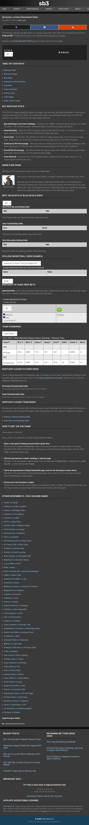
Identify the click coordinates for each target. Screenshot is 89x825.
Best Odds (8, 78)
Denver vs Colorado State (14, 689)
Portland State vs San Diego (15, 697)
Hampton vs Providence (14, 514)
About (78, 9)
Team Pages (9, 97)
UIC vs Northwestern (12, 617)
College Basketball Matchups (15, 724)
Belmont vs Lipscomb (13, 644)
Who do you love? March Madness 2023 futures (21, 755)
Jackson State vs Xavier (14, 674)
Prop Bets (8, 85)
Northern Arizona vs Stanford (16, 701)
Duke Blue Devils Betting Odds (16, 420)
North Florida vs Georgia (14, 529)
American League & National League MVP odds (22, 746)
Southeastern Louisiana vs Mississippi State (22, 628)
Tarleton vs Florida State (14, 548)
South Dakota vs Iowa (13, 682)
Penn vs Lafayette (11, 537)
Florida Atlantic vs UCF (13, 613)
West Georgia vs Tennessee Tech (17, 556)
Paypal (31, 464)
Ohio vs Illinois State (12, 670)
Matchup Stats (10, 70)
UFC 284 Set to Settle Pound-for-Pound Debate (21, 763)
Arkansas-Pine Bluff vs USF (15, 579)
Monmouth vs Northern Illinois (16, 560)
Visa (48, 461)
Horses (48, 9)
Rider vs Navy (9, 567)
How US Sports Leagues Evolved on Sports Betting (63, 757)
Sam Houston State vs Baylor (16, 655)
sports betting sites (26, 446)
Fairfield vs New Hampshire (15, 609)
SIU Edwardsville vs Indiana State (17, 541)
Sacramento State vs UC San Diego (18, 693)
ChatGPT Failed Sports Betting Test (19, 771)
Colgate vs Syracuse (12, 594)
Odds (4, 9)
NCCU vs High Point (12, 522)
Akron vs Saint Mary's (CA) (15, 705)
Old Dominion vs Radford (14, 533)
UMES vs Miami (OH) (12, 575)
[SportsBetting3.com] (44, 3)
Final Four (15, 381)
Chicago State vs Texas (13, 659)
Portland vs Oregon (12, 712)
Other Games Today (12, 101)
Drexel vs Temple (11, 602)
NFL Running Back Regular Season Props (22, 739)
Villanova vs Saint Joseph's (15, 506)
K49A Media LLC (8, 806)
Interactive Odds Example (14, 81)
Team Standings (10, 89)
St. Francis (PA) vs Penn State (16, 544)
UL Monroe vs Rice (11, 636)
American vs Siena (11, 583)
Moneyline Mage (10, 74)
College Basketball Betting (22, 41)
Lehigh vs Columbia (12, 621)
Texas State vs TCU (12, 666)
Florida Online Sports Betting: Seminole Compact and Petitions (65, 749)
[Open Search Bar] (87, 9)
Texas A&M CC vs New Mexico (16, 678)
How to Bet (64, 9)
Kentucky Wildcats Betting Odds (17, 417)
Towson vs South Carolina (14, 552)
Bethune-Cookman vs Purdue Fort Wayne (21, 586)
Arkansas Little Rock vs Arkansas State (20, 647)
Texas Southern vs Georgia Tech (17, 624)
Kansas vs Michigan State (14, 510)
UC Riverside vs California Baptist (18, 708)
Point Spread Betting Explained (61, 742)
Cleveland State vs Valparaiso (16, 640)
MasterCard (62, 461)
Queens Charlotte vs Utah (14, 685)
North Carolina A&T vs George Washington (21, 571)
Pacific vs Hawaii (11, 503)
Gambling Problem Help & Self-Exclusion (44, 796)
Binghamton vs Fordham (14, 590)
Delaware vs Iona (11, 598)
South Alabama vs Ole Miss (15, 663)
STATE (8, 50)
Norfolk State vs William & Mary (17, 525)
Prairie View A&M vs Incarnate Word (18, 632)
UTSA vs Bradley (11, 651)
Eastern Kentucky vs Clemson (16, 605)
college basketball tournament (50, 378)
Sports (16, 9)
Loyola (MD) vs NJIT (12, 563)
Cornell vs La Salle (11, 518)
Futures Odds (9, 93)
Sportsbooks (32, 9)
